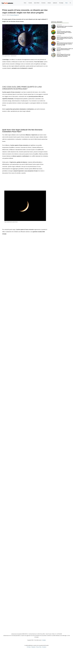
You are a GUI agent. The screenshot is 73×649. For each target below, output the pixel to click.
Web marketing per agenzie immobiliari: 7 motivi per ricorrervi (65, 27)
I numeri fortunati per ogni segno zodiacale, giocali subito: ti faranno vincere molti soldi (64, 32)
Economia (43, 2)
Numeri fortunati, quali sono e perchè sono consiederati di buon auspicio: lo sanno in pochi (65, 38)
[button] (70, 3)
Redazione (33, 647)
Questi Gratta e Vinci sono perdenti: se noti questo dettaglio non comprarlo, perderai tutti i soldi (65, 43)
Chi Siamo (29, 647)
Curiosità (30, 2)
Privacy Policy (39, 647)
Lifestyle (49, 2)
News (66, 2)
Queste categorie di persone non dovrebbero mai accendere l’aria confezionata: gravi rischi (63, 55)
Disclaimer (44, 647)
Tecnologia (61, 2)
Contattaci (44, 640)
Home (25, 2)
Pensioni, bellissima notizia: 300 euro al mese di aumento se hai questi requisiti (65, 49)
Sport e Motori (36, 2)
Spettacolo (55, 2)
